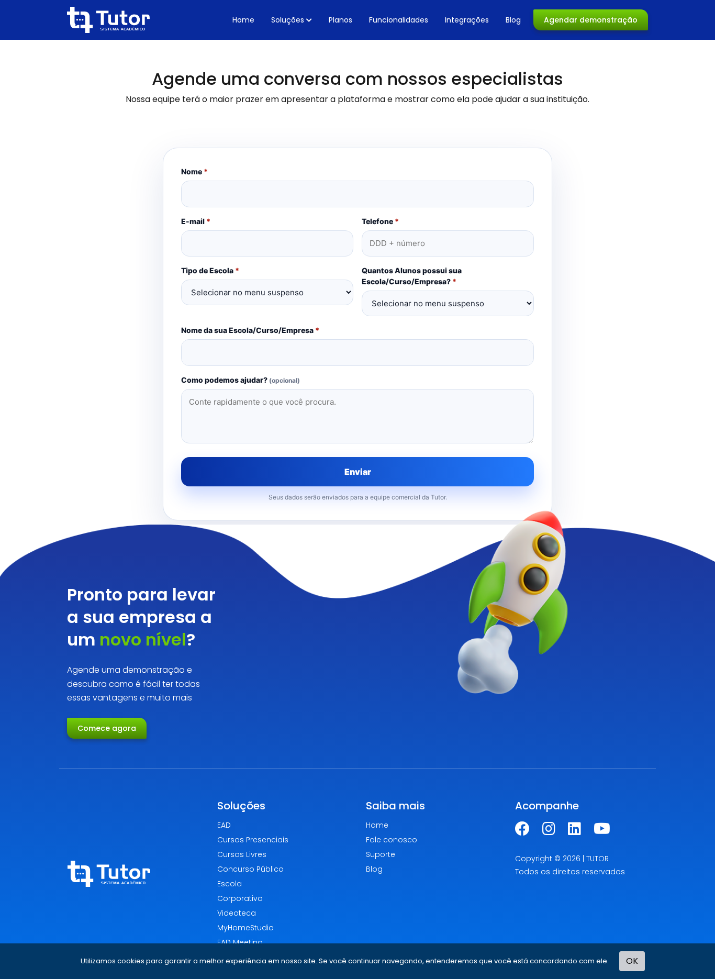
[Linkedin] (574, 831)
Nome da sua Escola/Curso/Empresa (250, 330)
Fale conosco (391, 840)
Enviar (357, 471)
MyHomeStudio (245, 927)
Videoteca (236, 913)
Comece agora (106, 728)
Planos (340, 20)
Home (243, 20)
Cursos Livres (241, 854)
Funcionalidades (398, 20)
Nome (194, 171)
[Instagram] (548, 831)
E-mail (195, 221)
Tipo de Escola (210, 270)
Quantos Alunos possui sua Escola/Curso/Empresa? (412, 276)
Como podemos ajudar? (240, 379)
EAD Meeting (240, 942)
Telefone (380, 221)
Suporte (380, 854)
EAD (224, 825)
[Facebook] (522, 831)
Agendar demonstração (591, 20)
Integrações (467, 20)
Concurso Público (250, 869)
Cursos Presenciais (252, 840)
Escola (229, 883)
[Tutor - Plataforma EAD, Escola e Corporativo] (108, 20)
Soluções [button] (287, 20)
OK (632, 961)
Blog (513, 20)
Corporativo (240, 898)
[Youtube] (602, 831)
